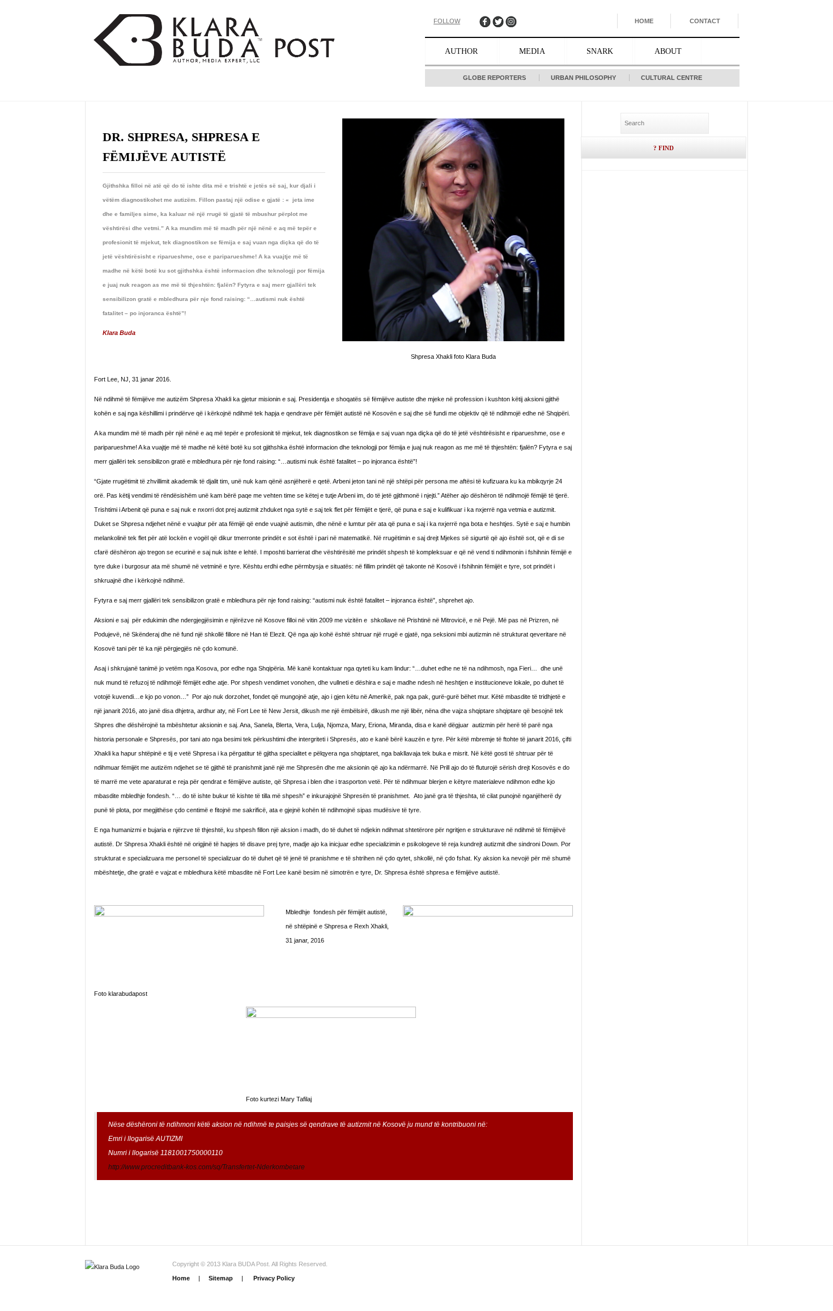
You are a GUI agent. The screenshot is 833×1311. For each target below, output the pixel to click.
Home (644, 21)
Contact (705, 21)
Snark (599, 51)
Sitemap (221, 1278)
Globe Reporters (494, 77)
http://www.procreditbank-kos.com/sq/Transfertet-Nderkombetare (206, 1167)
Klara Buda (119, 332)
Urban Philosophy (583, 77)
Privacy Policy (273, 1278)
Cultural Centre (671, 77)
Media (532, 51)
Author (461, 51)
